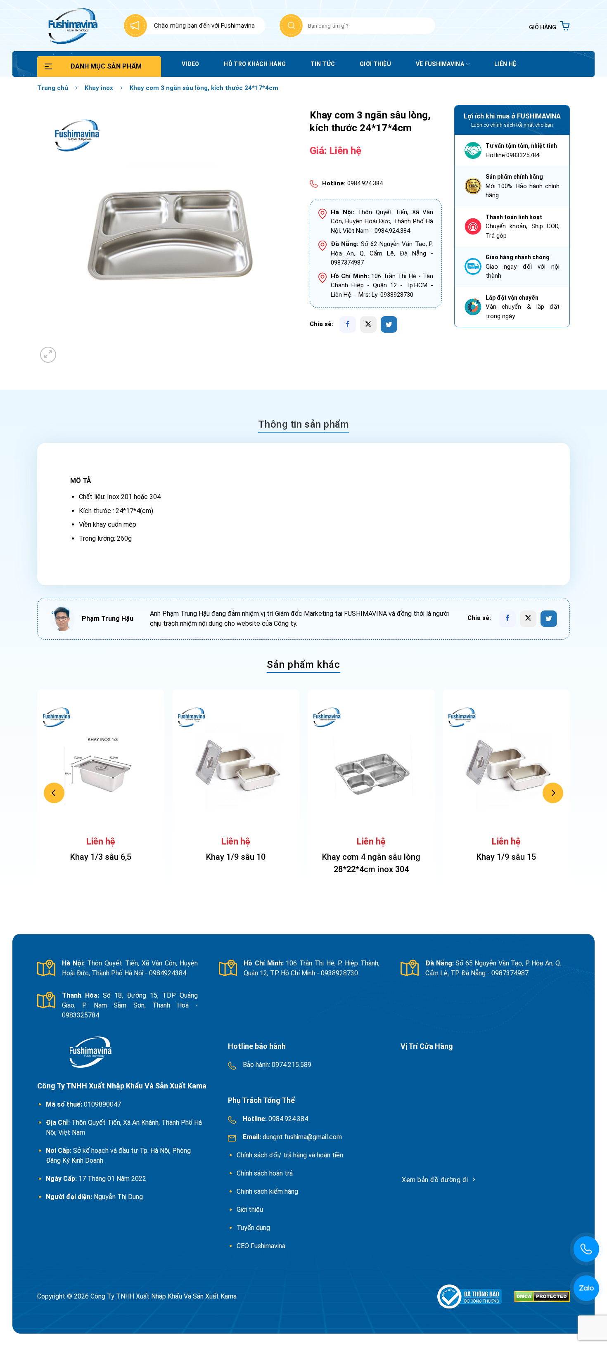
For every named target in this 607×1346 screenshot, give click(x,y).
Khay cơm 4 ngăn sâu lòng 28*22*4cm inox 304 (371, 863)
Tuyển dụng (253, 1228)
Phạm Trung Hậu (107, 618)
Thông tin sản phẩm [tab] (303, 424)
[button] (549, 26)
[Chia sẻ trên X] (368, 324)
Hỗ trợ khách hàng (255, 64)
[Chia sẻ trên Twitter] (389, 324)
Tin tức (323, 64)
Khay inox (99, 88)
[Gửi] (291, 25)
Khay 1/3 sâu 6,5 (100, 857)
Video (190, 64)
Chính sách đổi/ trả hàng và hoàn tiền (291, 1155)
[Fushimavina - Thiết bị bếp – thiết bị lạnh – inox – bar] (72, 25)
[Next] (553, 793)
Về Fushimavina (440, 64)
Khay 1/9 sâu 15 (506, 857)
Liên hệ (505, 64)
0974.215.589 (290, 1065)
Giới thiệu (375, 64)
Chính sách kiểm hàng (267, 1191)
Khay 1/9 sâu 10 (236, 857)
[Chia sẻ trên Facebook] (347, 324)
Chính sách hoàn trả (265, 1173)
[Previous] (54, 793)
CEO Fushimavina (261, 1246)
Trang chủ (52, 88)
